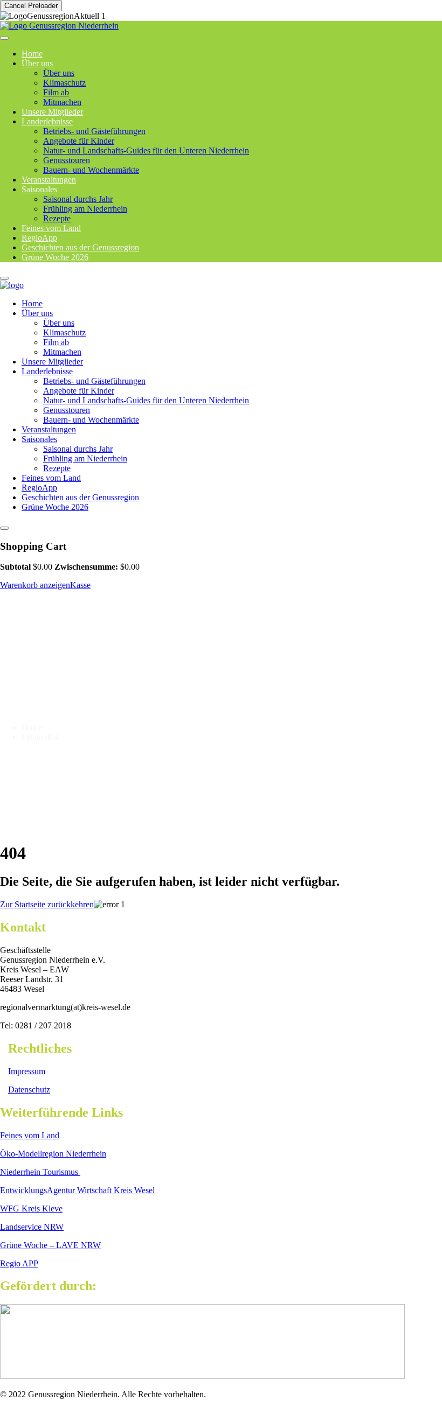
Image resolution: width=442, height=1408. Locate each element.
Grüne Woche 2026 (55, 257)
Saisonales (39, 189)
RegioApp (39, 487)
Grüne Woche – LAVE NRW (50, 1245)
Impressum (26, 1071)
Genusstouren (66, 160)
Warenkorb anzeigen (35, 585)
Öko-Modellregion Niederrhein (53, 1153)
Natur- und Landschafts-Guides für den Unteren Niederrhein (146, 150)
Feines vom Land (51, 477)
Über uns (37, 63)
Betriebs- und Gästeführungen (94, 131)
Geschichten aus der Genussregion (80, 497)
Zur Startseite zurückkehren (47, 904)
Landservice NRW (32, 1226)
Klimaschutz (64, 82)
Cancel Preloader (31, 6)
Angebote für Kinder (78, 140)
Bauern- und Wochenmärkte (91, 169)
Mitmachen (62, 351)
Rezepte (57, 468)
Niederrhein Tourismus (40, 1171)
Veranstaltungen (49, 429)
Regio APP (19, 1263)
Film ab (56, 92)
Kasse (80, 585)
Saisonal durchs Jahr (78, 199)
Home (32, 303)
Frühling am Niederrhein (85, 208)
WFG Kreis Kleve (31, 1208)
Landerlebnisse (47, 121)
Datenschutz (29, 1089)
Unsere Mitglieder (52, 361)
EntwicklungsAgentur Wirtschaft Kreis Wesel (77, 1190)
